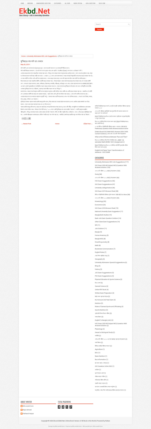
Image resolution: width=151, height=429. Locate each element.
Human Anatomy (100, 235)
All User (67, 3)
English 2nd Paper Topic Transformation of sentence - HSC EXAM (109, 151)
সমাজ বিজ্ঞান (98, 317)
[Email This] (23, 118)
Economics (99, 205)
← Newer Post (26, 124)
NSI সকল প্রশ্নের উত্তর (101, 296)
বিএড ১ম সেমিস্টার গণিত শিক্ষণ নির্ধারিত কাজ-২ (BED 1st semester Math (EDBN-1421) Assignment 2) (110, 141)
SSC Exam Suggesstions (103, 184)
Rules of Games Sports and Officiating (108, 306)
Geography (99, 259)
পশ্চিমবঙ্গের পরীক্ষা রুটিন (100, 380)
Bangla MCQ (99, 239)
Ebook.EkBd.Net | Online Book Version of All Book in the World (74, 421)
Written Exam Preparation (103, 293)
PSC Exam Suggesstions (103, 276)
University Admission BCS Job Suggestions (42, 56)
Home (22, 3)
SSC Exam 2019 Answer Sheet (105, 191)
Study (97, 174)
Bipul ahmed (27, 410)
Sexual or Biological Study (104, 332)
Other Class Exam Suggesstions (106, 222)
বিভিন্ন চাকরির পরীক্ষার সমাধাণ (102, 346)
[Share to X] (27, 118)
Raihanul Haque (28, 413)
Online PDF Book (100, 289)
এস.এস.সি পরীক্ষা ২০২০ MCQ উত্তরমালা (105, 171)
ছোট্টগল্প (97, 369)
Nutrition (98, 303)
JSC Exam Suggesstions (103, 273)
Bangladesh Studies (102, 215)
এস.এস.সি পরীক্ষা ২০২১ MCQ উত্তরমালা (105, 177)
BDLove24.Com (28, 406)
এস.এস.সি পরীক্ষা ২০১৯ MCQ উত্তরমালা (105, 198)
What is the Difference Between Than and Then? (111, 137)
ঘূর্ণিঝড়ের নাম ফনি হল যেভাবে (32, 61)
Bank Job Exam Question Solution (106, 218)
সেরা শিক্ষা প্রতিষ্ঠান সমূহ (101, 256)
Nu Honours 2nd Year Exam (104, 300)
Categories (57, 3)
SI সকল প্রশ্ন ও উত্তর (101, 363)
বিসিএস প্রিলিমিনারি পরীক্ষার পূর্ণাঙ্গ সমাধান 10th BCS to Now (111, 194)
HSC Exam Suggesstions (103, 181)
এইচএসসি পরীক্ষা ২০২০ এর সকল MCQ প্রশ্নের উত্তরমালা (110, 339)
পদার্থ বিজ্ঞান (98, 342)
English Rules (99, 252)
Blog (96, 266)
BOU (96, 353)
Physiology (98, 329)
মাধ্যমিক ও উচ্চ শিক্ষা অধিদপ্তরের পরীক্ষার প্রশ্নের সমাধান (109, 390)
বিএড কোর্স (97, 283)
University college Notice (103, 188)
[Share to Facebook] (29, 118)
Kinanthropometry (101, 242)
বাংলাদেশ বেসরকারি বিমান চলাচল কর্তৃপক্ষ (105, 387)
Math (96, 245)
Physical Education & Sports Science (107, 279)
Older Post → (88, 124)
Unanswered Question (43, 3)
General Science (100, 286)
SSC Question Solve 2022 (103, 366)
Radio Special (78, 3)
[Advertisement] (57, 37)
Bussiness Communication (104, 249)
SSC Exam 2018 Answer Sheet (105, 208)
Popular (99, 29)
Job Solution (99, 228)
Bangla (97, 232)
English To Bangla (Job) (103, 320)
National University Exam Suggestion (107, 211)
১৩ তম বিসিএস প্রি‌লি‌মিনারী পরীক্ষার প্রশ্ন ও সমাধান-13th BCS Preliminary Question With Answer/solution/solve (111, 127)
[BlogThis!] (25, 118)
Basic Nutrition (100, 356)
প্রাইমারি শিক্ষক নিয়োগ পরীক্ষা (102, 313)
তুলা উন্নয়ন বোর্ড (99, 373)
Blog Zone (102, 3)
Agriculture (98, 349)
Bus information (100, 359)
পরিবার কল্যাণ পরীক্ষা (100, 376)
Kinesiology (99, 201)
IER (96, 225)
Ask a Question (90, 3)
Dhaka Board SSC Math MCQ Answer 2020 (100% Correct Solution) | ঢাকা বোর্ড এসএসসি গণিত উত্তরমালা (111, 133)
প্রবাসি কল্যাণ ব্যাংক (100, 383)
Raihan (107, 421)
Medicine (30, 3)
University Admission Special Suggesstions (110, 262)
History (97, 269)
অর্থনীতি (97, 336)
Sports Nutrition (100, 310)
